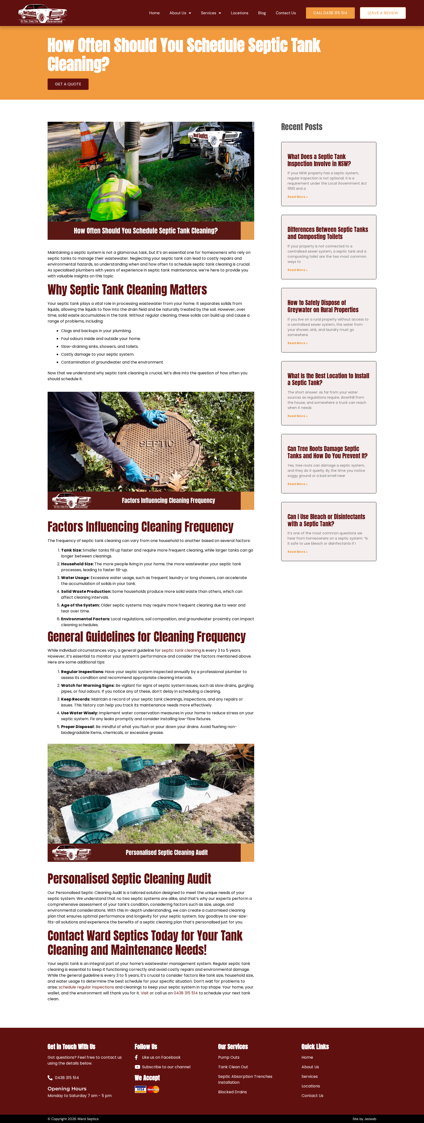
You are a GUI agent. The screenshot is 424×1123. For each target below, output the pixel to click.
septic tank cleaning (181, 650)
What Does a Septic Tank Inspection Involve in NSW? (319, 160)
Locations (239, 12)
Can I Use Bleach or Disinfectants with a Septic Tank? (326, 520)
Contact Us (286, 12)
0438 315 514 (186, 993)
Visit (145, 993)
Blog (262, 12)
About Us (178, 12)
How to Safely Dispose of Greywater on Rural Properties (323, 306)
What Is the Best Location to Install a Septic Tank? (328, 379)
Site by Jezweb (364, 1119)
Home (154, 12)
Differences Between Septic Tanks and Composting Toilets (328, 233)
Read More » (298, 197)
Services (208, 12)
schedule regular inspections (86, 987)
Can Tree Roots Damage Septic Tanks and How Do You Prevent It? (328, 452)
